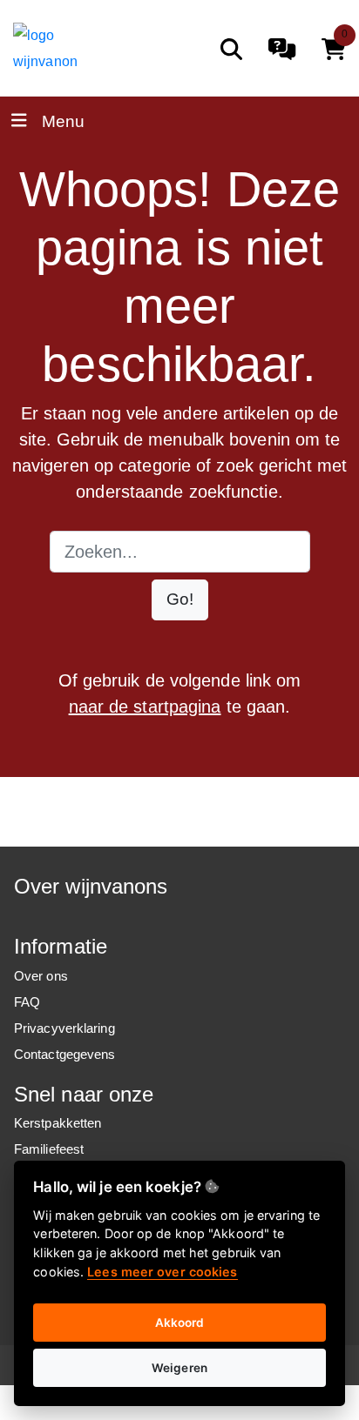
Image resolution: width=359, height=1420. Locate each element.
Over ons (41, 975)
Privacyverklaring (64, 1028)
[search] (231, 49)
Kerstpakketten (57, 1122)
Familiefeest (49, 1149)
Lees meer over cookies (162, 1271)
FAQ (27, 1002)
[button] (180, 599)
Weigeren (179, 1368)
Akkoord (180, 1323)
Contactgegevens (65, 1054)
